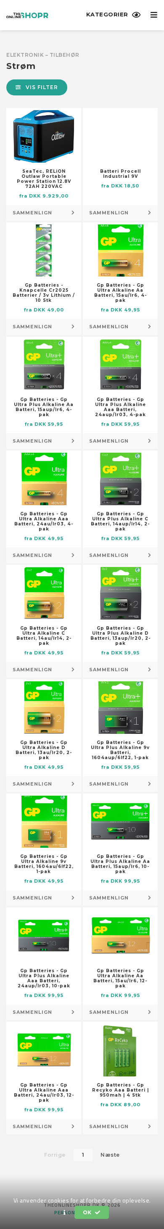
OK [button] (88, 1212)
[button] (64, 1212)
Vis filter (41, 87)
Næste (110, 1155)
